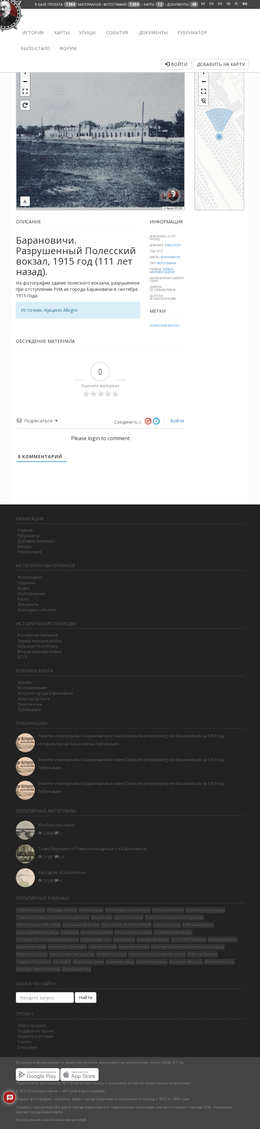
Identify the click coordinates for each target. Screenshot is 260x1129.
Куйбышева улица (198, 924)
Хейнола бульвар (202, 954)
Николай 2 (62, 961)
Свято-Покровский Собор (38, 924)
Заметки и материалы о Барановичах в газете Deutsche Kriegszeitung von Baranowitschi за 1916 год (131, 759)
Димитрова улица (31, 947)
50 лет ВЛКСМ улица (189, 939)
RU (245, 4)
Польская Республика (37, 646)
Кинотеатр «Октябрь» (68, 947)
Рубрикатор (192, 32)
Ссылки (24, 1041)
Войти (178, 64)
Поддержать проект (36, 1031)
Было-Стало (35, 48)
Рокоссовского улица (133, 932)
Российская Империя (37, 635)
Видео (23, 588)
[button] (25, 82)
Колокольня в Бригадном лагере (157, 954)
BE (203, 4)
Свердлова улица (222, 939)
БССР (22, 657)
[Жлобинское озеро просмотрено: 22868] (27, 830)
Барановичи (170, 257)
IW (228, 4)
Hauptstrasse (101, 917)
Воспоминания (32, 687)
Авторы (24, 546)
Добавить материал (36, 541)
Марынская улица (31, 954)
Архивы (24, 682)
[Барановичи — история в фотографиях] (20, 17)
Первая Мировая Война (162, 270)
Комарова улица (120, 961)
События (116, 32)
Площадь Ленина (62, 910)
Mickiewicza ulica (219, 961)
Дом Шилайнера (76, 969)
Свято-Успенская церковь (71, 954)
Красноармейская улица (37, 932)
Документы (153, 32)
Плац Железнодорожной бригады (174, 917)
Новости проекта (33, 699)
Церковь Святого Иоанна (38, 969)
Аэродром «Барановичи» (62, 872)
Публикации (29, 709)
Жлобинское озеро (56, 825)
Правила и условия (35, 1036)
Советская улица (30, 910)
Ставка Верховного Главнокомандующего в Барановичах (92, 848)
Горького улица (166, 924)
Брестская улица (128, 917)
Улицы (87, 32)
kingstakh (173, 245)
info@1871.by (172, 1062)
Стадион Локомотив (33, 961)
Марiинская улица (88, 961)
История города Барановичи (45, 693)
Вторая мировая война (39, 651)
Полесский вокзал (164, 326)
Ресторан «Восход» (186, 961)
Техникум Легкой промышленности (47, 939)
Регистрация (29, 552)
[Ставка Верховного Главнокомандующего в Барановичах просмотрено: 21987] (27, 853)
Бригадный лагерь (153, 939)
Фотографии (166, 263)
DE (220, 4)
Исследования (31, 593)
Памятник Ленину (134, 947)
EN (211, 4)
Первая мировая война (39, 641)
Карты (61, 32)
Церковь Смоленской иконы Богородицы (187, 947)
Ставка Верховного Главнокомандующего (52, 917)
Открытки (26, 583)
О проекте (27, 1047)
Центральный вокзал (81, 924)
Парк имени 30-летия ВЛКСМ (126, 924)
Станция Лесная (102, 947)
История (32, 32)
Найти (85, 997)
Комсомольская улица (205, 910)
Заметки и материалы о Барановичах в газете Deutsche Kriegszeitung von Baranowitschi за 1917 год (131, 736)
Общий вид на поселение (127, 910)
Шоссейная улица (151, 961)
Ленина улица (91, 910)
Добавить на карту (221, 64)
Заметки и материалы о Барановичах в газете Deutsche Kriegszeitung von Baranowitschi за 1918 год (131, 783)
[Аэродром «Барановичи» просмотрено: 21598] (27, 877)
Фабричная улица (112, 954)
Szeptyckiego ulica (96, 939)
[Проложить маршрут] (203, 101)
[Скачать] (25, 201)
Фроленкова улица (97, 932)
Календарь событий (36, 610)
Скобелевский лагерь (173, 932)
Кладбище (70, 932)
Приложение (29, 704)
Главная (25, 530)
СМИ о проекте (31, 1025)
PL (236, 4)
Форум (68, 48)
